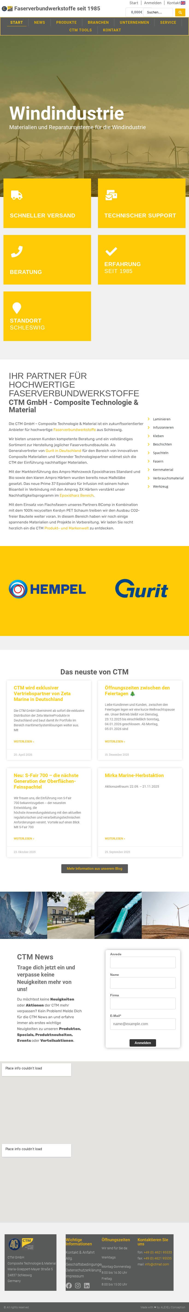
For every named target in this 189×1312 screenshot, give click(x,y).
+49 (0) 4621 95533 (158, 1252)
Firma (114, 995)
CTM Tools (80, 30)
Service (168, 22)
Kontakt (112, 30)
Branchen (98, 22)
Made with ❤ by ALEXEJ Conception (163, 1307)
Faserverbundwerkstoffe (74, 429)
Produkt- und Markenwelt (66, 528)
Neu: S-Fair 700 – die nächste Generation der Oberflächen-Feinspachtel (46, 781)
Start (16, 22)
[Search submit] (180, 12)
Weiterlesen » (24, 741)
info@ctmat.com (157, 1264)
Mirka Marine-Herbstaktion (134, 775)
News (39, 22)
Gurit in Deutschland (63, 450)
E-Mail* (115, 1016)
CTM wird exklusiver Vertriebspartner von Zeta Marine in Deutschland (42, 693)
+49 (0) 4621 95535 (158, 1258)
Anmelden (143, 1043)
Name (114, 975)
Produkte (66, 22)
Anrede (115, 954)
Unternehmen (134, 22)
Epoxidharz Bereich (77, 495)
